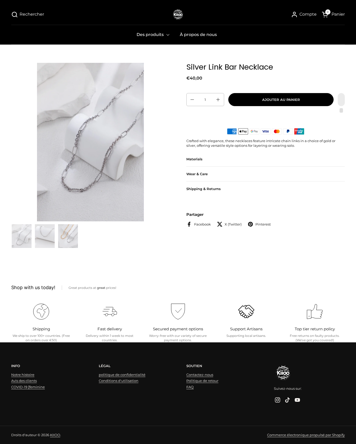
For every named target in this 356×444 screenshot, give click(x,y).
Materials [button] (194, 159)
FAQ (190, 387)
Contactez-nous (199, 375)
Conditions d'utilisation (118, 381)
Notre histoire (22, 375)
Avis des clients (24, 381)
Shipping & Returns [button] (203, 189)
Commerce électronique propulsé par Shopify (306, 435)
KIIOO (55, 435)
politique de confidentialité (122, 375)
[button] (27, 14)
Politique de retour (202, 381)
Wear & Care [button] (197, 174)
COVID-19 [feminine (28, 387)
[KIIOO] (178, 14)
